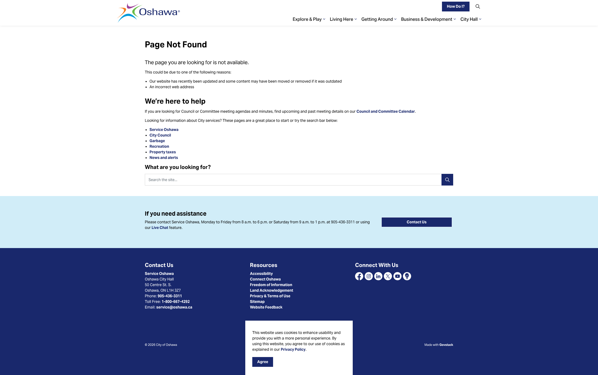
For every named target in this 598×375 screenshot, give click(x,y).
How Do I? (456, 6)
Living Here (341, 19)
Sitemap (257, 301)
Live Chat (160, 227)
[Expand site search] (477, 6)
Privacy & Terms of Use (270, 296)
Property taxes (163, 152)
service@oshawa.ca (174, 307)
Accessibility (261, 273)
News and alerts (164, 157)
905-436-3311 (170, 296)
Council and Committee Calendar (385, 111)
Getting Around (377, 19)
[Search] (447, 180)
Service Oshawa (164, 129)
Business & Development (426, 19)
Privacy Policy (293, 349)
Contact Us (417, 222)
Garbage (157, 140)
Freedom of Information (271, 284)
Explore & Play (307, 19)
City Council (161, 135)
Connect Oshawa (265, 279)
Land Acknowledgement (271, 290)
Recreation (159, 146)
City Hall (469, 19)
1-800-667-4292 (176, 301)
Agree (262, 361)
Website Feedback (266, 307)
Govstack (446, 345)
